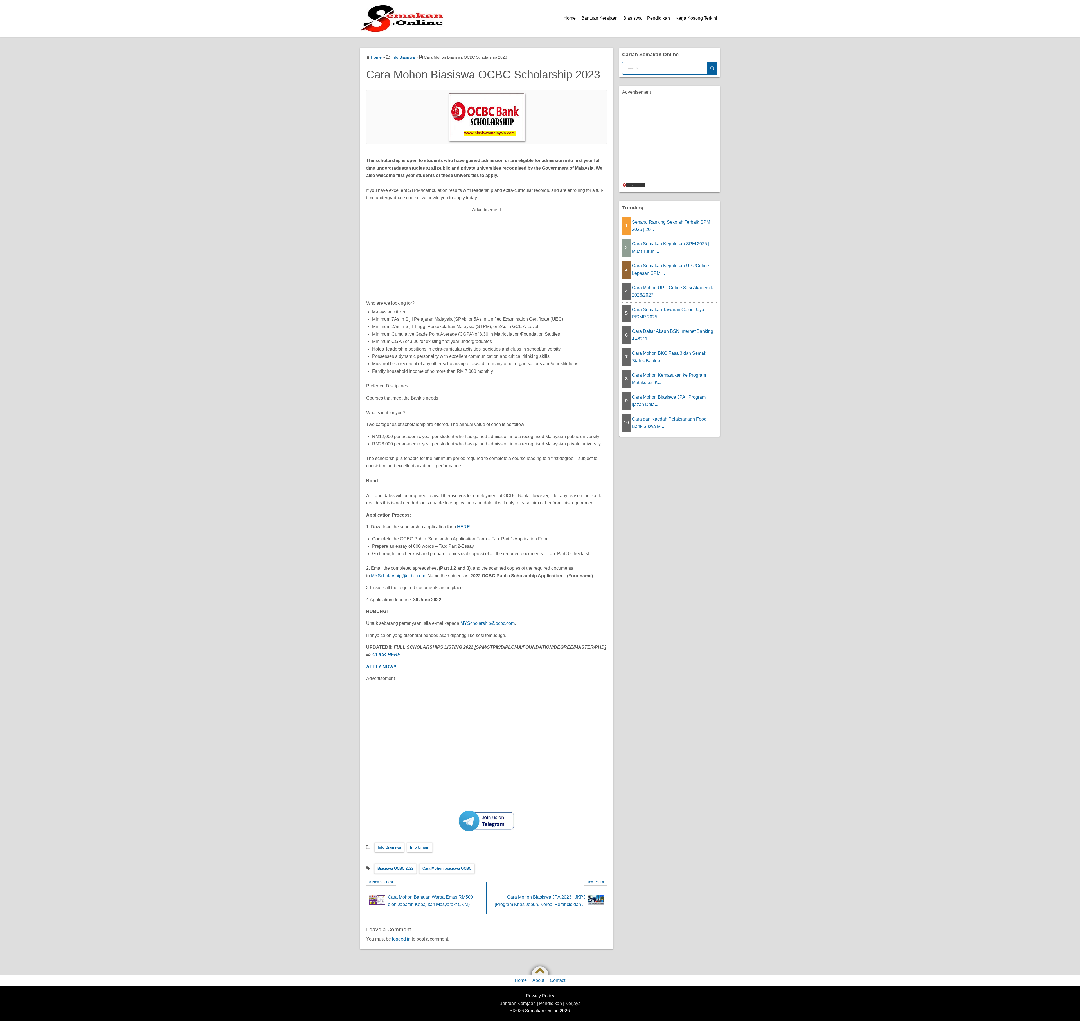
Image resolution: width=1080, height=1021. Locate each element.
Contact (557, 980)
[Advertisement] (486, 253)
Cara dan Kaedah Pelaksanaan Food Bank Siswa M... (669, 423)
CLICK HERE (386, 654)
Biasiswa (632, 18)
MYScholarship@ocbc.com (398, 575)
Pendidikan (658, 18)
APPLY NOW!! (381, 666)
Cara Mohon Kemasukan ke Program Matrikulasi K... (669, 379)
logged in (401, 939)
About (538, 980)
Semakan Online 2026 (547, 1010)
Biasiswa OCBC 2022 (395, 868)
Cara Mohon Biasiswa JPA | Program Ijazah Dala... (669, 401)
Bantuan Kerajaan (599, 18)
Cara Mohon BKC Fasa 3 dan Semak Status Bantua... (669, 357)
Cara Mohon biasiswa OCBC (446, 868)
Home (570, 18)
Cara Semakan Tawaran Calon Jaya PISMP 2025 (668, 313)
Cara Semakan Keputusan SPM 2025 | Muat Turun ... (670, 247)
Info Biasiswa (389, 847)
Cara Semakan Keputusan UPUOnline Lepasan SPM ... (670, 269)
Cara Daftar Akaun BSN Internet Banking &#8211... (672, 335)
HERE (463, 526)
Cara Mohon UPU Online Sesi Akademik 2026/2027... (672, 291)
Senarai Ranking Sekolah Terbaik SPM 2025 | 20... (671, 226)
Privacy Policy (540, 995)
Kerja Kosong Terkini (696, 18)
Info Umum (419, 847)
